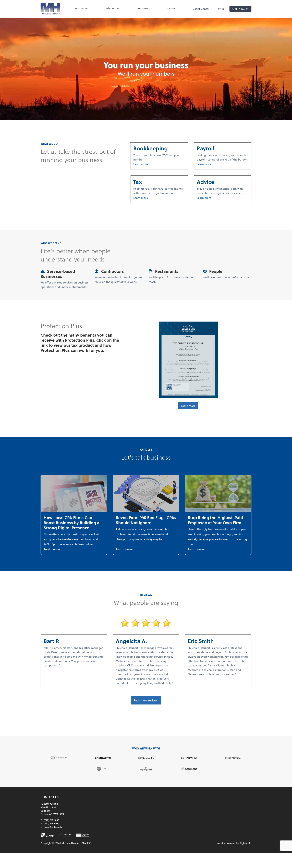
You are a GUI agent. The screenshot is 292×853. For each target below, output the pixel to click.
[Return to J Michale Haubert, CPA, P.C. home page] (50, 9)
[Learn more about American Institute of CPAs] (47, 835)
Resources (143, 8)
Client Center (201, 9)
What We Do (81, 8)
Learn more (153, 164)
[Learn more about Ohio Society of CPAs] (82, 835)
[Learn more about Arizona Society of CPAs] (64, 835)
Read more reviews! (146, 700)
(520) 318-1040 (51, 820)
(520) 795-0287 (51, 823)
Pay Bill (220, 9)
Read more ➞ (74, 549)
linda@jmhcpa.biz (54, 827)
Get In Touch (240, 9)
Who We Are (112, 8)
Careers (171, 8)
